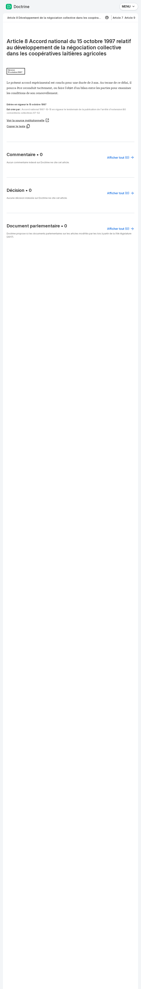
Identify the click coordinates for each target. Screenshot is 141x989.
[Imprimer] (107, 18)
